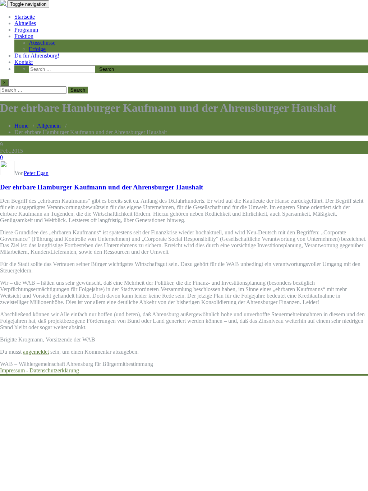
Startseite (24, 17)
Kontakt (23, 62)
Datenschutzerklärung (54, 370)
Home (21, 126)
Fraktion (23, 36)
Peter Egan (36, 173)
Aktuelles (25, 23)
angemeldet (36, 352)
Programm (26, 30)
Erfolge (37, 49)
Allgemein (49, 126)
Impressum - (14, 370)
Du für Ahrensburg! (36, 55)
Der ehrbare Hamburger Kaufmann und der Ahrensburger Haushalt (101, 187)
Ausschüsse (42, 43)
